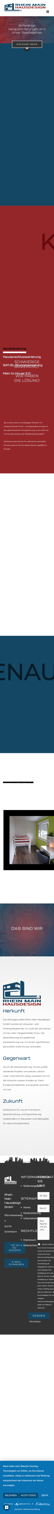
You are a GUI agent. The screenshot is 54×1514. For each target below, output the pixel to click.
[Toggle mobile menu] (48, 11)
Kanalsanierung (28, 1213)
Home (26, 1207)
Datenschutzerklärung (32, 1509)
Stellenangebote (28, 1186)
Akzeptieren (28, 1495)
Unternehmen (28, 1218)
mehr (45, 1495)
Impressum (28, 1240)
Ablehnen (11, 1495)
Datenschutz (28, 1245)
